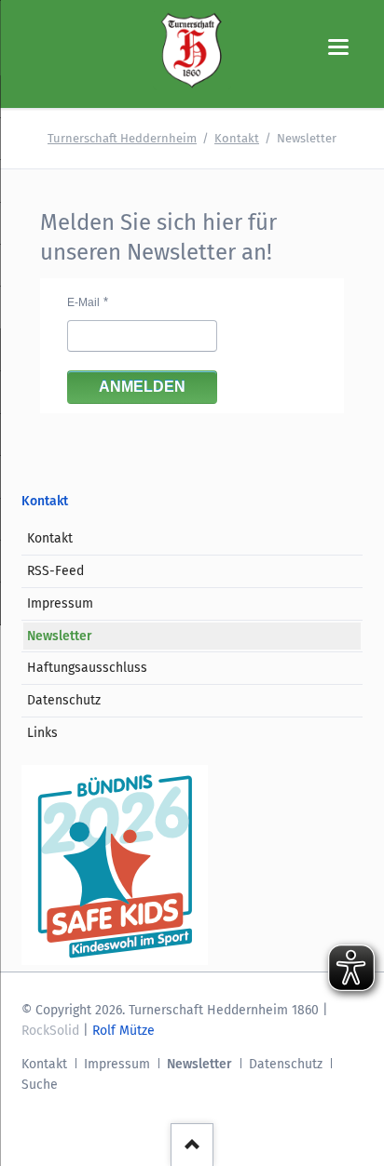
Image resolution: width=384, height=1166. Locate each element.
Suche (39, 1084)
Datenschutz (64, 700)
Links (42, 733)
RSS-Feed (55, 571)
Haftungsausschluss (87, 668)
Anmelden (142, 387)
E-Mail (83, 302)
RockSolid (50, 1031)
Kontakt (236, 138)
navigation (338, 47)
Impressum (60, 603)
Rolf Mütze (123, 1031)
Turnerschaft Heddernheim (122, 138)
